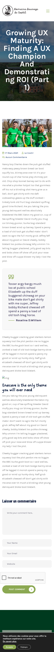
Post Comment (17, 589)
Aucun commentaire (16, 157)
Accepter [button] (9, 647)
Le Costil (28, 153)
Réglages (24, 647)
